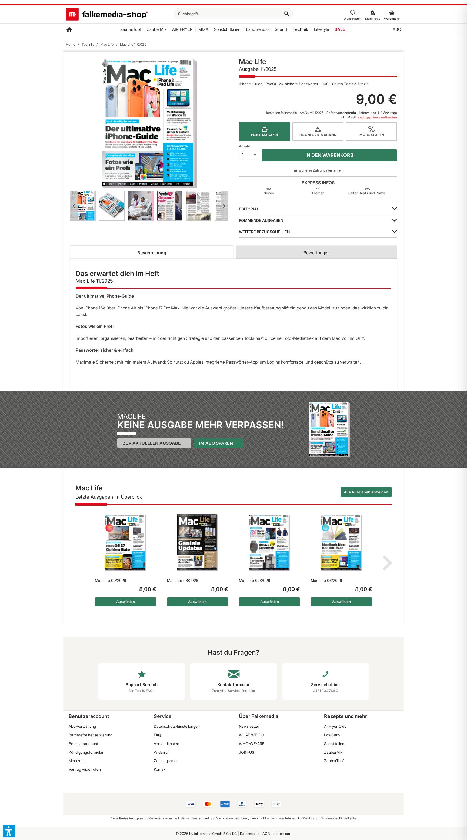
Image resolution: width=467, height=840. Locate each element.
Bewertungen (316, 252)
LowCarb (332, 735)
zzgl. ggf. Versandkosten (377, 117)
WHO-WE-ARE (251, 743)
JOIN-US (246, 752)
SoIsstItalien (334, 743)
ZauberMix (333, 752)
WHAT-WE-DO (251, 735)
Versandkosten (166, 743)
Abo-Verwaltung (82, 726)
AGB (266, 833)
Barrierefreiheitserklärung (90, 735)
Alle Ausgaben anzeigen (366, 492)
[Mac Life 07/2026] (269, 542)
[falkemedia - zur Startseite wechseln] (107, 15)
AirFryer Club (335, 726)
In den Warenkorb (329, 155)
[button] (9, 831)
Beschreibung (151, 252)
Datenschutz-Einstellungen (177, 726)
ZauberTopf (334, 760)
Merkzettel (77, 760)
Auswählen (125, 601)
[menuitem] (233, 13)
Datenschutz (249, 833)
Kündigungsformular (86, 752)
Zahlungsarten (166, 760)
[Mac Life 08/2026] (197, 542)
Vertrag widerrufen (85, 769)
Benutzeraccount (83, 743)
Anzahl (244, 146)
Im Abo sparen (216, 443)
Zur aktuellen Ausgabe (152, 443)
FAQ (157, 735)
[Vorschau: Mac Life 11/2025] (83, 206)
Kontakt (160, 769)
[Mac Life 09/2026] (125, 542)
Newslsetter (249, 726)
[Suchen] (286, 13)
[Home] (69, 30)
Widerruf (161, 752)
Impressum (281, 833)
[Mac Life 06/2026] (341, 542)
